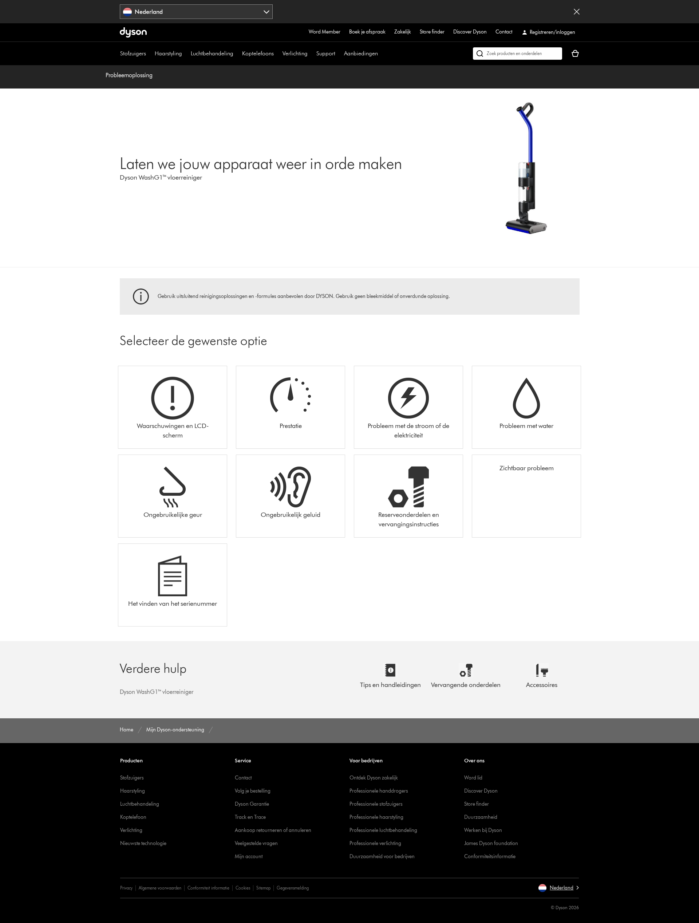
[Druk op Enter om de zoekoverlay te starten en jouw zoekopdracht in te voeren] (517, 53)
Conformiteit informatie (208, 888)
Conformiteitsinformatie (490, 856)
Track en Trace (250, 817)
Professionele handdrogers (379, 791)
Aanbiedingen (361, 53)
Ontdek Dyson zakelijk (374, 778)
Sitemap (263, 888)
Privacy (126, 888)
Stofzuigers (133, 53)
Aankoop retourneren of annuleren (273, 830)
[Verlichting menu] (311, 53)
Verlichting (295, 53)
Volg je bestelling (252, 791)
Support (325, 53)
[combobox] (196, 11)
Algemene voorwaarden (160, 888)
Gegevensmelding (293, 888)
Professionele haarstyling (376, 817)
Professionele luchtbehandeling (383, 830)
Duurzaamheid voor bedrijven (382, 856)
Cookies (243, 888)
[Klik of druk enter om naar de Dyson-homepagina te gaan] (133, 32)
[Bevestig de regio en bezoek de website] (577, 12)
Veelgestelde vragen (256, 843)
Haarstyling (168, 53)
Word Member (324, 32)
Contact (503, 32)
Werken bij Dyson (483, 830)
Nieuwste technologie (143, 843)
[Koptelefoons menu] (277, 53)
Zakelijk (402, 32)
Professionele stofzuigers (376, 804)
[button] (558, 888)
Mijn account (248, 856)
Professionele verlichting (375, 843)
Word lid (473, 778)
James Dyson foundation (491, 843)
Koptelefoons (258, 53)
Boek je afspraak (367, 32)
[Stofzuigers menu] (149, 53)
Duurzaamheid (480, 817)
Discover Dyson (470, 32)
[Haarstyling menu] (185, 53)
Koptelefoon (133, 817)
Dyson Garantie (252, 804)
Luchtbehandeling (212, 53)
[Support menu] (339, 53)
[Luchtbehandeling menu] (237, 53)
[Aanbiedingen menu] (381, 53)
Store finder (432, 32)
